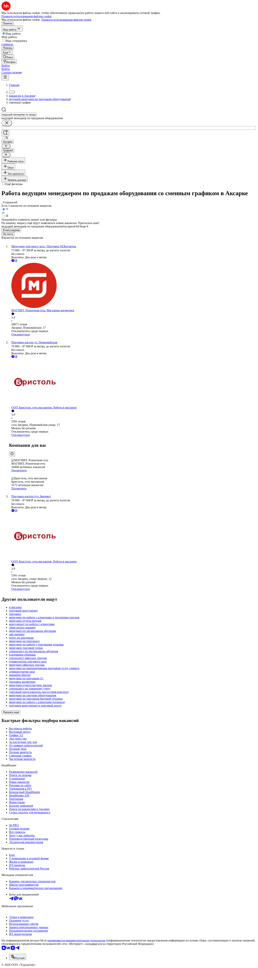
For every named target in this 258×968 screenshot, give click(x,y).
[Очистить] (7, 123)
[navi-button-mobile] (5, 77)
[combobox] (19, 115)
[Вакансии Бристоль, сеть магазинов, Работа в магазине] (132, 382)
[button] (6, 65)
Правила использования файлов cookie (66, 19)
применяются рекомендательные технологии (76, 940)
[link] (8, 57)
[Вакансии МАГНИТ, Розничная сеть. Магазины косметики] (132, 286)
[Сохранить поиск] (5, 133)
